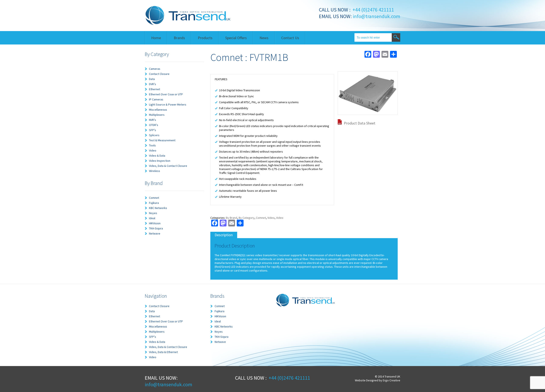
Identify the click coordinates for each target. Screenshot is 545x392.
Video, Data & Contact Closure (168, 166)
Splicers (154, 135)
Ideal (152, 218)
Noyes (153, 213)
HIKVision (155, 223)
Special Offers (236, 37)
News (264, 37)
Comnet (154, 198)
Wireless (154, 171)
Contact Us (290, 37)
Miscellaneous (158, 110)
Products (205, 37)
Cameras (154, 69)
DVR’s (152, 84)
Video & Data (157, 155)
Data (152, 79)
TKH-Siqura (156, 228)
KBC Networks (158, 208)
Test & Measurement (162, 140)
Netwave (154, 233)
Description (224, 234)
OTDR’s (153, 125)
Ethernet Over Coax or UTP (166, 94)
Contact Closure (159, 74)
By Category (246, 218)
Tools (152, 145)
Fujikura (154, 203)
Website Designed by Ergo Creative (377, 380)
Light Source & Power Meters (167, 104)
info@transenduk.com (376, 16)
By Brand (231, 218)
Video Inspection (159, 161)
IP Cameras (156, 99)
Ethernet (154, 89)
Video (152, 150)
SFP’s (152, 130)
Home (156, 37)
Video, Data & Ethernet (163, 352)
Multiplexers (157, 115)
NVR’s (152, 120)
